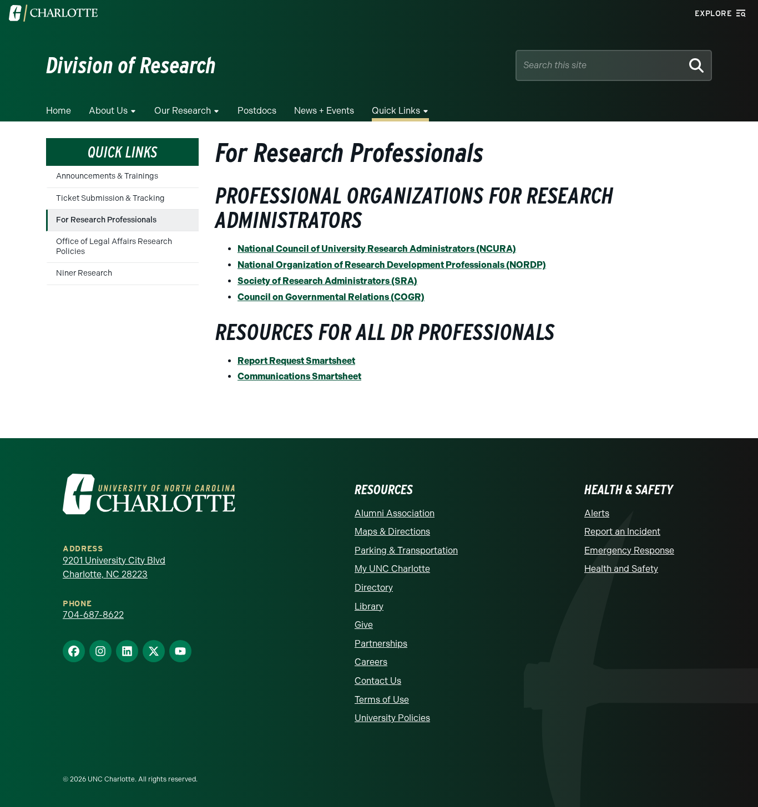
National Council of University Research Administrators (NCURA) (376, 248)
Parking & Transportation (406, 550)
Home (58, 110)
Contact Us (378, 681)
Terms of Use (382, 699)
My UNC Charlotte (392, 569)
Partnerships (381, 643)
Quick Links (122, 152)
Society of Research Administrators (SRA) (327, 281)
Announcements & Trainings (107, 176)
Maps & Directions (392, 531)
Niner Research (84, 273)
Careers (371, 662)
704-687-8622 (93, 615)
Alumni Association (394, 513)
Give (364, 625)
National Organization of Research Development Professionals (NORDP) (391, 265)
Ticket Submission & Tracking (110, 198)
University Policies (392, 718)
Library (369, 606)
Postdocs (256, 110)
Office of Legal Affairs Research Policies (114, 246)
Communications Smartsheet (299, 376)
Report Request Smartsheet (296, 361)
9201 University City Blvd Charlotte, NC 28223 (114, 567)
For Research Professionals (106, 220)
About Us (108, 110)
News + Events (324, 110)
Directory (374, 587)
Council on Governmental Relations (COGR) (331, 297)
